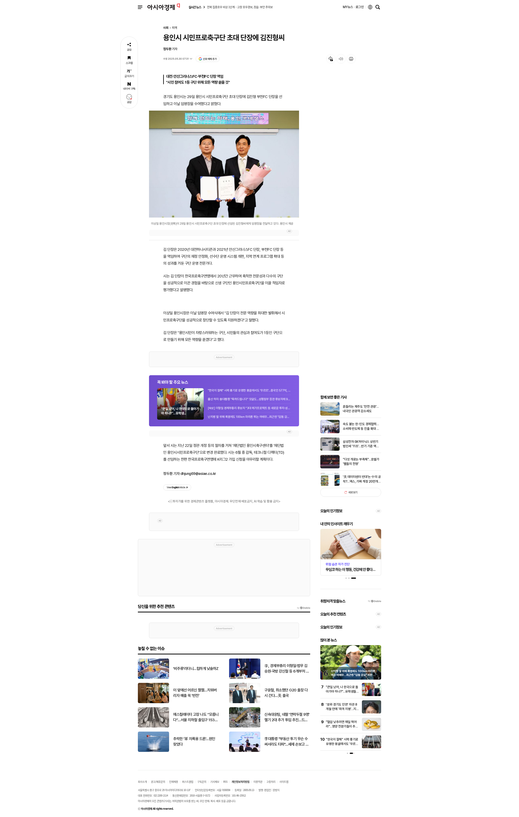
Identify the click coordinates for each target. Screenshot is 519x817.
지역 (174, 27)
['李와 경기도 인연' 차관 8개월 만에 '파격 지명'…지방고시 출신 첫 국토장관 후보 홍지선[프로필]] (371, 712)
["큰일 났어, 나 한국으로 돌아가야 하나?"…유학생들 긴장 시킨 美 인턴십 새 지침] (371, 695)
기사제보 (214, 782)
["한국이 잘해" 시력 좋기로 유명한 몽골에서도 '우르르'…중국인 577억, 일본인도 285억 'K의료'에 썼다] (371, 747)
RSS (225, 782)
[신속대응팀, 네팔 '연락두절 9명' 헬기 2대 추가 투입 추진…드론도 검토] (244, 726)
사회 (165, 27)
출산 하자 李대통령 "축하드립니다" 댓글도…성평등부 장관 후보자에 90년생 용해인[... (249, 399)
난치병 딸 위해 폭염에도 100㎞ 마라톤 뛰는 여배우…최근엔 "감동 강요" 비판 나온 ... (249, 417)
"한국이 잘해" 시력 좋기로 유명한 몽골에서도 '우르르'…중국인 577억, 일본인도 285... (249, 390)
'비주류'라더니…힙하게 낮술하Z (196, 668)
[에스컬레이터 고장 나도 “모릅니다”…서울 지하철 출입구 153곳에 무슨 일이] (153, 726)
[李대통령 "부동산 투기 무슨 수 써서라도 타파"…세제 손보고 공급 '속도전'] (244, 750)
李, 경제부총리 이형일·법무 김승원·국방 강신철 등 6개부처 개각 (286, 668)
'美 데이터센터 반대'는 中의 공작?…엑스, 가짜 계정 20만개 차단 (362, 479)
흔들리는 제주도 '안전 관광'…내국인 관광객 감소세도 (361, 409)
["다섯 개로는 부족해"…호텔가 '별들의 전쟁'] (330, 467)
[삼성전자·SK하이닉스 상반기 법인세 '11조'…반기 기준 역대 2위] (330, 449)
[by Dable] (303, 608)
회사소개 (142, 782)
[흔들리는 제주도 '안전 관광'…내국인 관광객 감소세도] (330, 414)
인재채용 (173, 782)
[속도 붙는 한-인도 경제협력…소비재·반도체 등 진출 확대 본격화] (330, 432)
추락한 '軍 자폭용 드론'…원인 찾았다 (194, 741)
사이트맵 (283, 782)
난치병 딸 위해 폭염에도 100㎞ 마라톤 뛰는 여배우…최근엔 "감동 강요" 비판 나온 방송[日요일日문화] (353, 675)
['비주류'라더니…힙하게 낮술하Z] (153, 677)
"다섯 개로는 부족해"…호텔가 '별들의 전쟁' (361, 461)
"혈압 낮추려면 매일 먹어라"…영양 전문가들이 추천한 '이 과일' (342, 726)
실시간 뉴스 (195, 7)
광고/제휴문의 (158, 782)
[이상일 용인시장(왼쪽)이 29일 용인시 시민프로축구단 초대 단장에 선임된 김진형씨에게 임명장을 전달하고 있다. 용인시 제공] (224, 164)
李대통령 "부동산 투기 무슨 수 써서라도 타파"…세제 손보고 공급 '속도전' (286, 741)
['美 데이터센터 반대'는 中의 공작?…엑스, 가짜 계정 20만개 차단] (330, 484)
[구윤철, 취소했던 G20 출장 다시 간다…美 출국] (244, 702)
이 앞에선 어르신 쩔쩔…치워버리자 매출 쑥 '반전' (195, 693)
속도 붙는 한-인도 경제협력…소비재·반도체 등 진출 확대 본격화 (361, 426)
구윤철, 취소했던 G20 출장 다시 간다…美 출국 (286, 693)
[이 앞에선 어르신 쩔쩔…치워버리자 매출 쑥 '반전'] (153, 702)
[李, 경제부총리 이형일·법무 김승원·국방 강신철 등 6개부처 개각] (244, 677)
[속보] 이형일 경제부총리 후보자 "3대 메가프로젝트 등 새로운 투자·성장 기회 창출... (249, 408)
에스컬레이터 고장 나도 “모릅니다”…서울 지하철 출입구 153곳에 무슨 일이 (196, 717)
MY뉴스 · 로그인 (353, 7)
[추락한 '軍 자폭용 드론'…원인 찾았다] (153, 750)
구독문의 (201, 782)
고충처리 (270, 782)
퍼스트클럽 (187, 782)
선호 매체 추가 (210, 58)
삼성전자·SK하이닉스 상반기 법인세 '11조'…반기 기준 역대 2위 (361, 444)
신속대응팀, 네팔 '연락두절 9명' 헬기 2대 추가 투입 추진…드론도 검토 (287, 717)
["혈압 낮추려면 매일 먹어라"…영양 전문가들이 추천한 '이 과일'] (371, 730)
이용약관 (257, 782)
